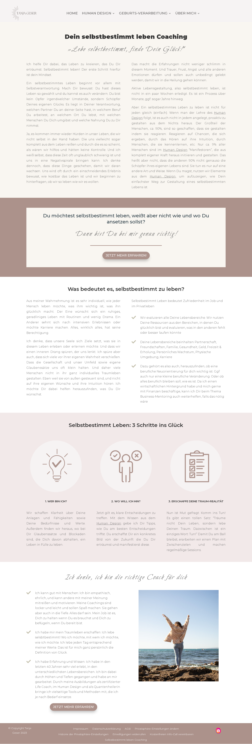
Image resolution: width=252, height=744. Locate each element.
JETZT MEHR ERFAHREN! (126, 255)
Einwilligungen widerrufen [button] (129, 734)
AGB (128, 728)
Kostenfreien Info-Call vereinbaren (172, 734)
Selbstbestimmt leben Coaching (126, 739)
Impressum (80, 728)
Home (72, 13)
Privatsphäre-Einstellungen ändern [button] (157, 728)
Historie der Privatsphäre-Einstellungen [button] (83, 734)
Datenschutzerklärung (106, 728)
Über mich (185, 13)
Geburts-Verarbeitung (143, 13)
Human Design (96, 13)
